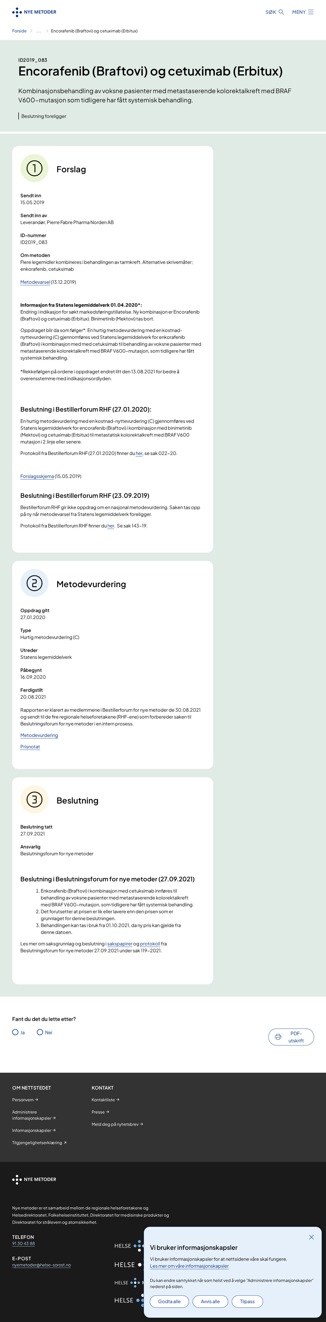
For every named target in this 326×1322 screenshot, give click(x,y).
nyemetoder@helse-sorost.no (41, 1264)
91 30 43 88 (23, 1243)
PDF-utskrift (296, 1036)
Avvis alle (210, 1301)
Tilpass (247, 1301)
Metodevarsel (35, 282)
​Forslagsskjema (37, 476)
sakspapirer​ (119, 943)
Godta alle (169, 1301)
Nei (48, 1032)
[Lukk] (311, 1237)
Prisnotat (30, 746)
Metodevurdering (39, 735)
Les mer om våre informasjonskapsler (189, 1266)
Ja (22, 1032)
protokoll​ (150, 943)
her (139, 453)
